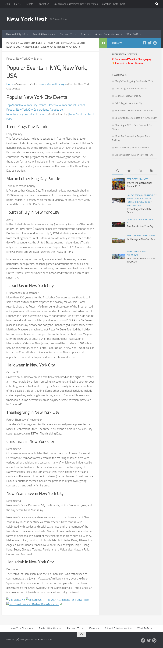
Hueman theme (45, 639)
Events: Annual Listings (52, 84)
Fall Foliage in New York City (128, 103)
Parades (144, 179)
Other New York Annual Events (66, 105)
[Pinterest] (155, 43)
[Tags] (151, 171)
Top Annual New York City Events (26, 105)
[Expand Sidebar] (103, 43)
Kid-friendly (149, 195)
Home (10, 84)
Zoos (152, 235)
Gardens (137, 235)
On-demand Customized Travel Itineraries (75, 3)
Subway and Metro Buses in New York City (136, 117)
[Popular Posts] (128, 171)
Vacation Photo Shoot (113, 3)
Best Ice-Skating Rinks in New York (132, 147)
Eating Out (132, 219)
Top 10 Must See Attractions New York (134, 110)
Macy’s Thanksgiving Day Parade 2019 (134, 81)
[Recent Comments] (139, 171)
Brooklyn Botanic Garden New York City (134, 154)
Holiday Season (134, 195)
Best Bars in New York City (128, 95)
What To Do (133, 34)
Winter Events (134, 205)
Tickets (29, 3)
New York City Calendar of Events (26, 114)
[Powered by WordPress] (18, 639)
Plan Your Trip (67, 34)
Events (85, 34)
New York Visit (26, 19)
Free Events (132, 179)
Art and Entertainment (107, 34)
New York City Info (16, 34)
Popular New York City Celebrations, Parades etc (35, 109)
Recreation (132, 202)
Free (16, 3)
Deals (7, 3)
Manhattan (132, 199)
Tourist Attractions (43, 34)
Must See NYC (145, 199)
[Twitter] (150, 43)
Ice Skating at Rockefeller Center (131, 88)
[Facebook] (144, 43)
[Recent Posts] (117, 171)
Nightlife (143, 219)
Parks (146, 235)
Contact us (43, 3)
